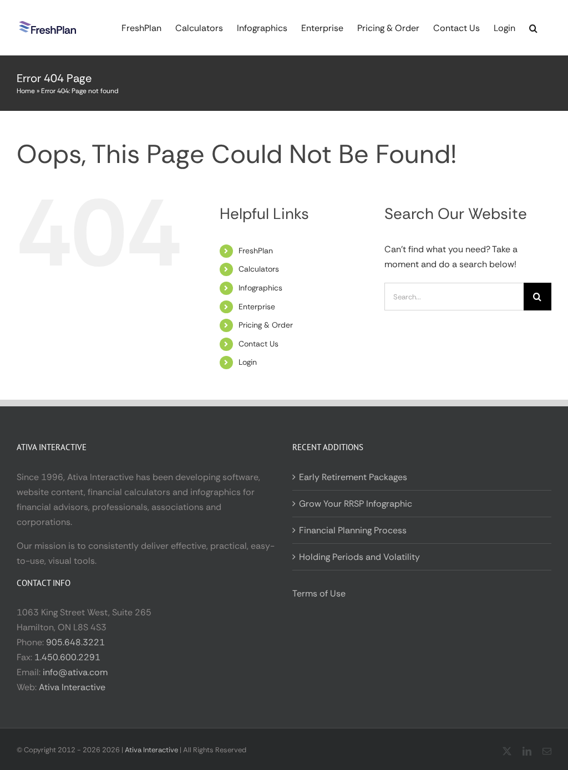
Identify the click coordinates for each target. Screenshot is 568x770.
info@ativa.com (75, 672)
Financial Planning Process (353, 530)
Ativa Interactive (72, 687)
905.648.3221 (75, 642)
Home (26, 90)
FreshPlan (256, 251)
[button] (533, 27)
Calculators (259, 269)
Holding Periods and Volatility (359, 557)
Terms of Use (319, 593)
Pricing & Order (266, 325)
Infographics (260, 288)
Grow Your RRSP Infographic (355, 503)
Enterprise (257, 307)
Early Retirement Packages (353, 477)
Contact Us (258, 344)
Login (248, 362)
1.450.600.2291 (67, 657)
